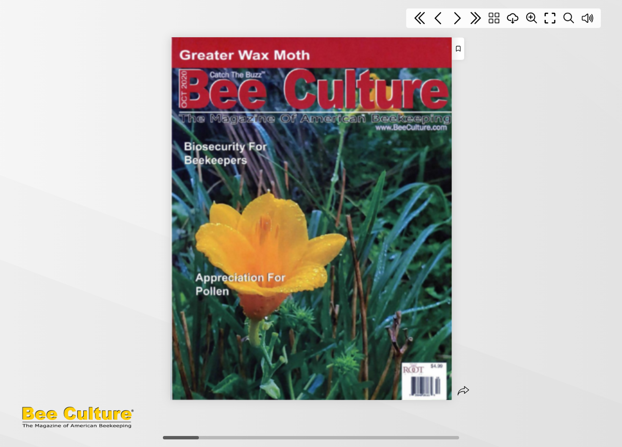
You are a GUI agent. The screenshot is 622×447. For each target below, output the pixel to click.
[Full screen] (550, 18)
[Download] (513, 18)
